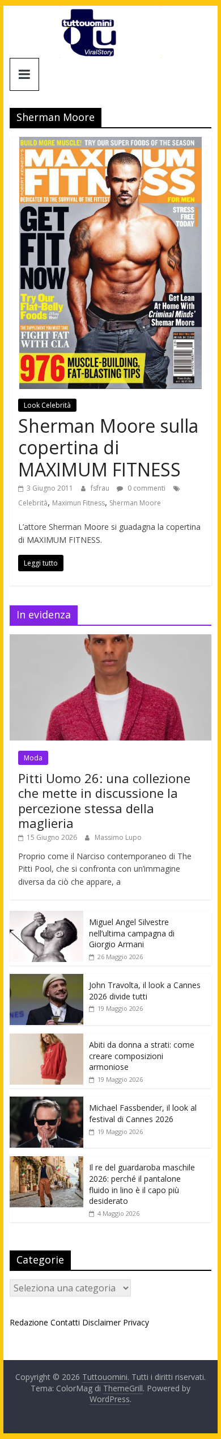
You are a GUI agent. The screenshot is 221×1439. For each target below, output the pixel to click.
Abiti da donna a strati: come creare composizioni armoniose (141, 1055)
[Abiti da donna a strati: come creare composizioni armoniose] (46, 1039)
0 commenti (145, 488)
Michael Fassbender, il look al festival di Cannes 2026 (143, 1113)
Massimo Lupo (118, 837)
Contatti (65, 1322)
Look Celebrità (47, 405)
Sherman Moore (135, 503)
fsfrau (101, 488)
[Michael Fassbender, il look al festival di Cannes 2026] (46, 1102)
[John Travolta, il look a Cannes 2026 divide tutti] (46, 979)
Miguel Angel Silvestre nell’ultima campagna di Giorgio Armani (132, 933)
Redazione (29, 1322)
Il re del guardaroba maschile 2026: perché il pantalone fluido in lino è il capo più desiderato (142, 1184)
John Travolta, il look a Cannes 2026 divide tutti (145, 991)
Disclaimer (101, 1322)
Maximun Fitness (78, 503)
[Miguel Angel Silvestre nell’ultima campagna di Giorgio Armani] (46, 916)
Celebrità (33, 503)
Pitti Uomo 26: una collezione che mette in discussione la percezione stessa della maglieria (104, 800)
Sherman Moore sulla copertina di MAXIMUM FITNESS (108, 447)
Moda (33, 758)
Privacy (136, 1322)
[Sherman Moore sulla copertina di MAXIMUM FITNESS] (110, 143)
